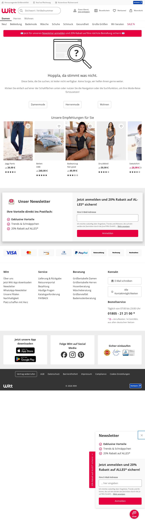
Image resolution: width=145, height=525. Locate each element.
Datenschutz (54, 374)
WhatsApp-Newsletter (15, 290)
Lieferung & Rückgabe (49, 278)
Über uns (8, 278)
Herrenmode (72, 104)
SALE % (131, 24)
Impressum (86, 374)
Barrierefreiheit (70, 374)
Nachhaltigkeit (11, 298)
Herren (17, 18)
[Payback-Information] (136, 386)
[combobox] (44, 10)
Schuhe (56, 24)
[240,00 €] (49, 141)
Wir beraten (117, 24)
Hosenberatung (81, 286)
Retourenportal (46, 282)
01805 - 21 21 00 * (121, 313)
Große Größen (100, 24)
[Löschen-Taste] (58, 10)
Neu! (4, 24)
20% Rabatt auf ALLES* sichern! (92, 471)
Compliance (100, 374)
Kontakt (113, 272)
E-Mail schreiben (121, 281)
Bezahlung (43, 286)
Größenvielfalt (80, 294)
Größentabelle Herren (85, 282)
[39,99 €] (18, 141)
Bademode (31, 24)
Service (42, 272)
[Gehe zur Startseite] (9, 10)
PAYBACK (43, 298)
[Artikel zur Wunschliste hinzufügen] (28, 126)
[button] (138, 141)
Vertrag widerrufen (26, 374)
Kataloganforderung (49, 294)
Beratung (79, 272)
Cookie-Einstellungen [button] (120, 374)
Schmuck (68, 24)
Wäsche (44, 24)
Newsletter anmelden (53, 33)
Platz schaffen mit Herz (15, 302)
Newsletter (9, 286)
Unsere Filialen (11, 294)
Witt (6, 272)
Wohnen (28, 18)
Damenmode (38, 104)
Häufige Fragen (46, 290)
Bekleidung (16, 24)
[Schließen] (141, 435)
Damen (6, 18)
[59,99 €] (111, 141)
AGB (42, 374)
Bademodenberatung (84, 298)
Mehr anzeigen (119, 494)
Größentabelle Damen (85, 278)
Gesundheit (82, 24)
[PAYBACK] (138, 2)
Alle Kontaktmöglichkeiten (126, 291)
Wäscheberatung (82, 290)
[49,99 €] (80, 141)
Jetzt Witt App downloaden (17, 282)
